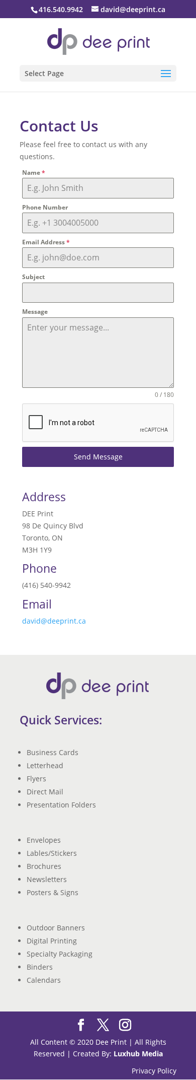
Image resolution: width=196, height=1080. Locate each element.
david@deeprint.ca (54, 621)
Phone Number (45, 207)
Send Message (98, 456)
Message (35, 311)
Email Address (46, 242)
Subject (33, 277)
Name (33, 172)
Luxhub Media (138, 1053)
